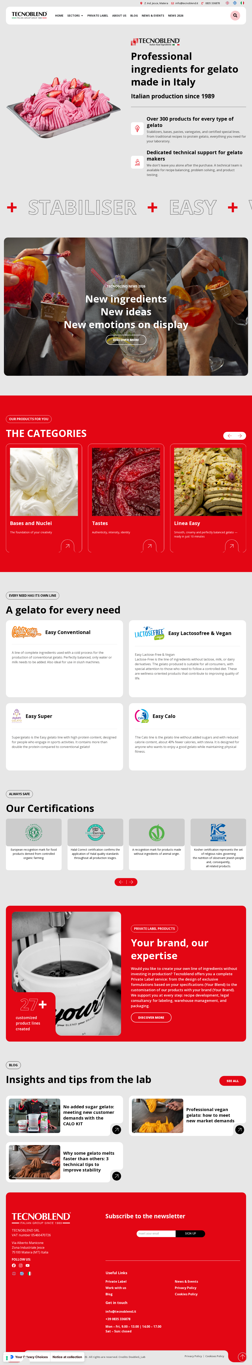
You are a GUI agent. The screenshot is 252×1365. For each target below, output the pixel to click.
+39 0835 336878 (118, 1319)
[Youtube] (28, 1265)
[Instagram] (21, 1265)
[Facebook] (14, 1265)
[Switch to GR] (235, 3)
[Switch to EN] (227, 3)
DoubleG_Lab (137, 1357)
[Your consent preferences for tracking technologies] (7, 1358)
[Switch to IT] (242, 3)
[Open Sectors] (82, 15)
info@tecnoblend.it (121, 1311)
